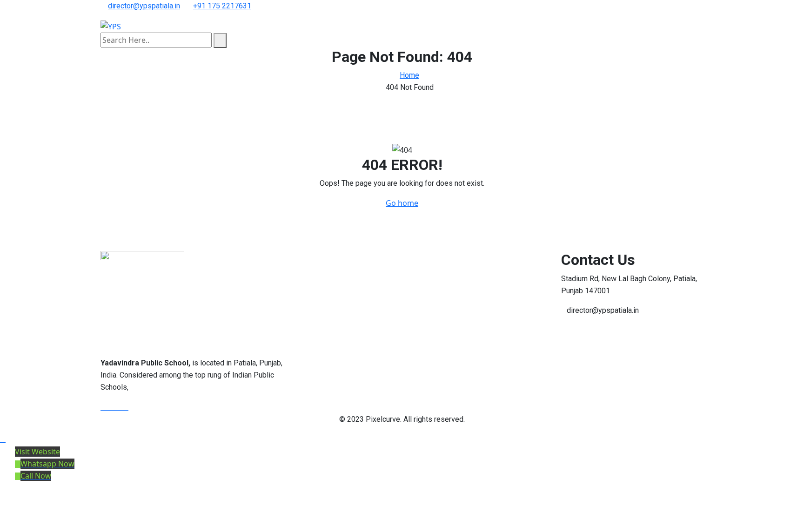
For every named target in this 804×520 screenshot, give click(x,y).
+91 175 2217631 (222, 5)
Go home (402, 203)
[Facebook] (104, 407)
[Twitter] (111, 407)
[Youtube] (119, 407)
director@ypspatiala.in (144, 5)
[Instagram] (125, 407)
